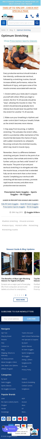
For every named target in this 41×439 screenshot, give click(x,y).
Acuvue (24, 402)
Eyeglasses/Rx (26, 363)
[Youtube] (20, 419)
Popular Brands (8, 394)
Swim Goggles (6, 382)
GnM (3, 399)
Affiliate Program (7, 369)
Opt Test (4, 333)
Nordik (3, 409)
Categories (6, 374)
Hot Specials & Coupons (30, 340)
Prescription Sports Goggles (14, 207)
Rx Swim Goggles (28, 350)
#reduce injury (8, 225)
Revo (23, 405)
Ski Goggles (26, 356)
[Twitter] (14, 419)
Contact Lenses (27, 386)
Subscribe (31, 319)
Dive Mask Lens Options (9, 365)
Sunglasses (25, 389)
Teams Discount (27, 333)
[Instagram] (9, 419)
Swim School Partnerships (30, 336)
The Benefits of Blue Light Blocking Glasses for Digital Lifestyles (15, 279)
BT (23, 409)
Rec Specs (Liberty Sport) (9, 402)
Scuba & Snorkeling (28, 382)
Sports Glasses (27, 346)
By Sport (25, 343)
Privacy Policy (26, 370)
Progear (4, 405)
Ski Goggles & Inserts (8, 389)
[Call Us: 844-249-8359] (32, 16)
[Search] (37, 22)
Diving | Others (27, 360)
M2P (23, 399)
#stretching (33, 225)
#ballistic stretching (10, 221)
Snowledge (5, 412)
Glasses (24, 379)
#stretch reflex (21, 225)
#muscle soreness (26, 221)
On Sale (24, 366)
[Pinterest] (25, 419)
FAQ (2, 343)
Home (3, 30)
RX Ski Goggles (32, 207)
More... (24, 412)
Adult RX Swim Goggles (29, 204)
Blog (2, 350)
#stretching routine (10, 230)
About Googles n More (9, 362)
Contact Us (5, 346)
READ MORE (20, 300)
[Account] (26, 16)
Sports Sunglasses (28, 353)
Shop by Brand (6, 336)
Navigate (5, 329)
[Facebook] (3, 419)
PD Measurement (7, 359)
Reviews (4, 340)
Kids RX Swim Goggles (10, 204)
